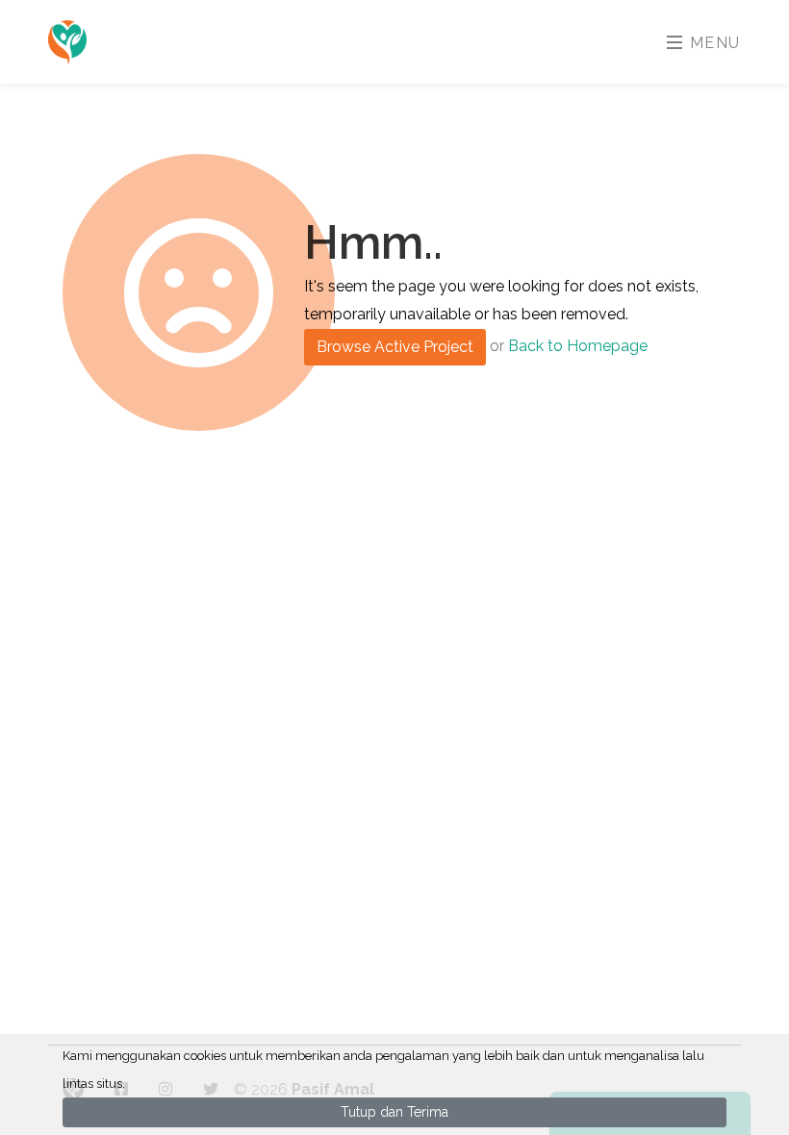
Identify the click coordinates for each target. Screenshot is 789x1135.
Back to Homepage (578, 346)
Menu (712, 43)
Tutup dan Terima (394, 1112)
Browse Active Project (395, 347)
